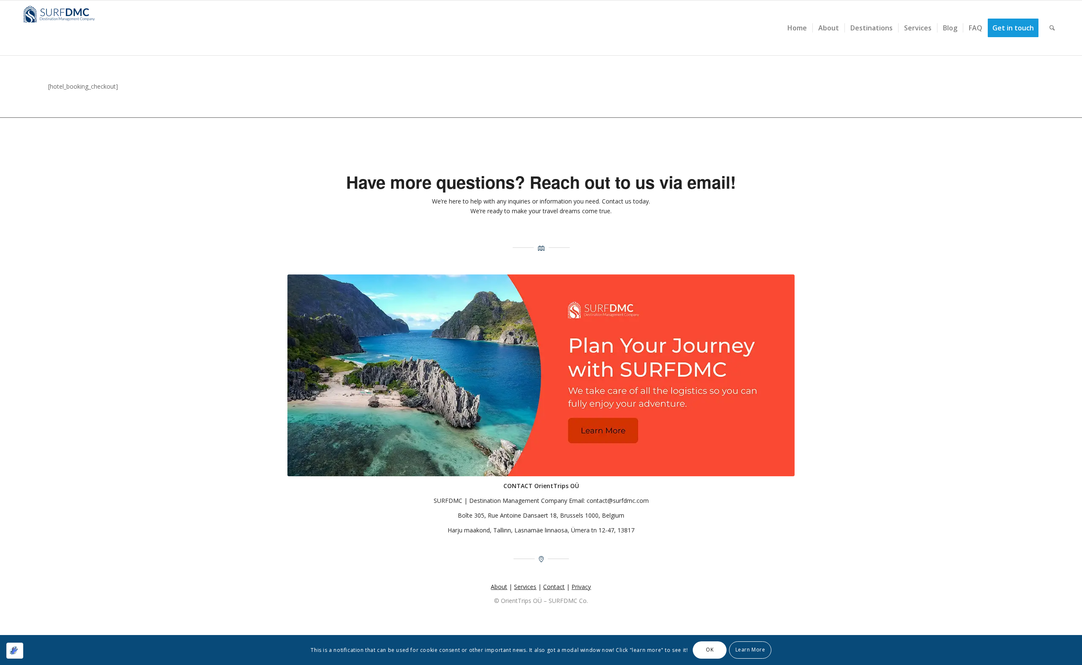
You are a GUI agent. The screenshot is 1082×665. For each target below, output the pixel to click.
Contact (554, 587)
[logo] (62, 27)
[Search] (1052, 27)
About (499, 587)
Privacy (581, 587)
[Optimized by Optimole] (14, 651)
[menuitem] (797, 27)
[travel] (541, 375)
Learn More (750, 649)
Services (525, 587)
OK (709, 649)
